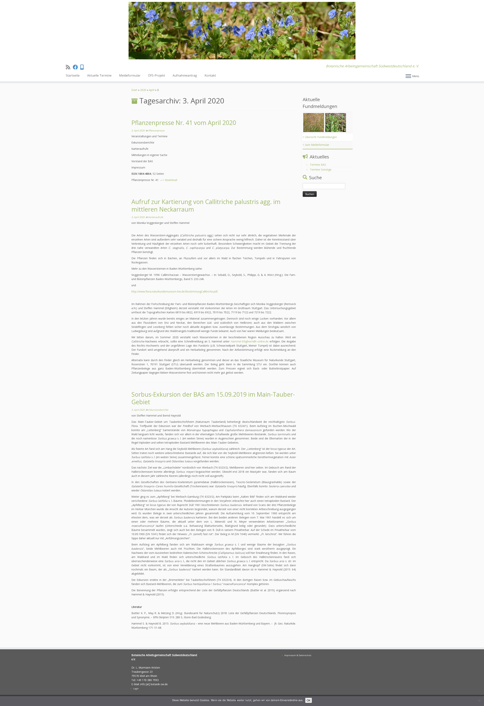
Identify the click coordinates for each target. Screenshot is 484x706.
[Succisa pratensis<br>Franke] (314, 122)
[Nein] (479, 700)
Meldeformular (129, 75)
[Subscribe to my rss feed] (69, 67)
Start (134, 90)
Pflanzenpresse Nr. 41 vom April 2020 (183, 123)
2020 (143, 90)
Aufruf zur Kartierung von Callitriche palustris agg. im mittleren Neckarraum (205, 205)
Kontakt (210, 75)
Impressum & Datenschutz (297, 655)
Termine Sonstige (320, 169)
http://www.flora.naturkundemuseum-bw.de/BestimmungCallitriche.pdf (174, 291)
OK (308, 700)
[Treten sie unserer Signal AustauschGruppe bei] (83, 67)
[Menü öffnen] (408, 76)
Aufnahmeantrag (185, 75)
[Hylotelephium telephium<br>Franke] (336, 122)
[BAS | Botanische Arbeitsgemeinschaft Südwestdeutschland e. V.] (242, 30)
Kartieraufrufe (155, 217)
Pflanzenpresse (156, 130)
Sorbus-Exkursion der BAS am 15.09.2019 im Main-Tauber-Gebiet (213, 398)
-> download (169, 180)
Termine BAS (318, 164)
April (151, 90)
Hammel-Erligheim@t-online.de (249, 341)
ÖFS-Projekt (156, 75)
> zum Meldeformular (316, 145)
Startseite (73, 75)
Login (136, 688)
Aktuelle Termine (99, 75)
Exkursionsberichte (158, 409)
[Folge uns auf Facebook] (76, 67)
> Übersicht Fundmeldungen (320, 137)
